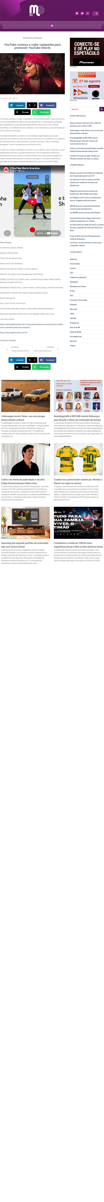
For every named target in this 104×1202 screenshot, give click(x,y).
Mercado (73, 309)
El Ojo (72, 291)
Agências (73, 259)
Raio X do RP (75, 327)
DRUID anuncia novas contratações (86, 212)
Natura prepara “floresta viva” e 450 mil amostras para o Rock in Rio (85, 124)
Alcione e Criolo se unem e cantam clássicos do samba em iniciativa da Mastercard (85, 182)
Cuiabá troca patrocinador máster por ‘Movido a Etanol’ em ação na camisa (85, 157)
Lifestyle (73, 304)
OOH (72, 314)
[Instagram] (87, 13)
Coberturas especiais (78, 277)
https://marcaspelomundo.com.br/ (14, 333)
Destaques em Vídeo (78, 286)
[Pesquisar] (96, 13)
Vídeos (72, 345)
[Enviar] (101, 109)
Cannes (73, 268)
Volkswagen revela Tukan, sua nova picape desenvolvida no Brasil (86, 131)
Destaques (38, 38)
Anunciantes (28, 38)
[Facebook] (77, 13)
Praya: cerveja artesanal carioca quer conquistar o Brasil (86, 244)
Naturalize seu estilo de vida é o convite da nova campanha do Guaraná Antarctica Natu (87, 227)
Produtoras (74, 323)
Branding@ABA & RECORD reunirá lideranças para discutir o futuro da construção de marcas (84, 141)
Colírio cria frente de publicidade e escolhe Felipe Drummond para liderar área (86, 149)
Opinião (73, 318)
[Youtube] (82, 13)
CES (71, 273)
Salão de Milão (75, 332)
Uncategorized (75, 336)
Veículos (73, 341)
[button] (52, 25)
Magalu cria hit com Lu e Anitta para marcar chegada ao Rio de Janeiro (85, 198)
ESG (71, 295)
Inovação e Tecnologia (78, 300)
